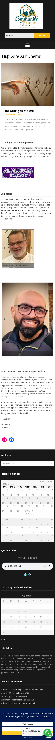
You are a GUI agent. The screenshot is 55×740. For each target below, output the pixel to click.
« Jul (3, 639)
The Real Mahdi (21, 693)
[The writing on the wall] (27, 84)
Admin (4, 689)
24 (11, 627)
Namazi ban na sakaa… (24, 699)
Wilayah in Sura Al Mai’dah (23, 703)
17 (11, 622)
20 (34, 622)
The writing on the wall (19, 111)
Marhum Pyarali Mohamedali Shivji (27, 689)
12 (26, 616)
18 (19, 622)
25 (19, 627)
